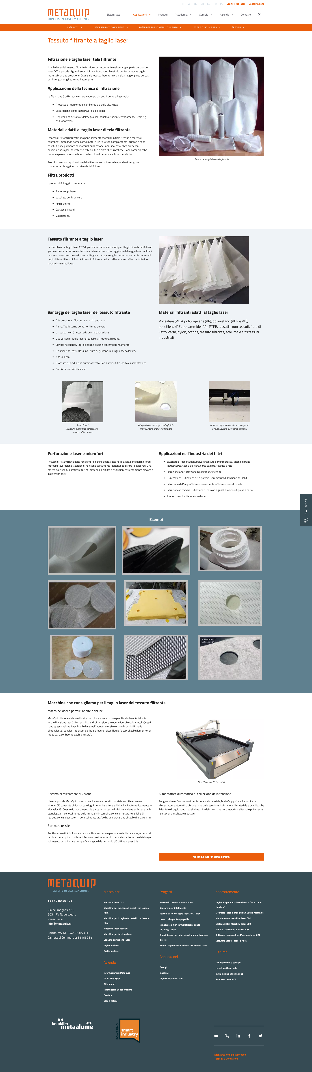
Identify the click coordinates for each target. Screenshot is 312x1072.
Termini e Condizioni (226, 1058)
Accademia (181, 14)
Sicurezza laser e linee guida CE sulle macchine (240, 912)
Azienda (224, 14)
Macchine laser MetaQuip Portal (211, 857)
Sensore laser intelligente (173, 908)
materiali (164, 973)
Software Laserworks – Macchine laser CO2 (238, 935)
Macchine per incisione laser (118, 934)
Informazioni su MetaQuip (117, 973)
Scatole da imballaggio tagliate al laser (180, 913)
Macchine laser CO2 (114, 902)
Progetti (163, 14)
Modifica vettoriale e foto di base (233, 929)
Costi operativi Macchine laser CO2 (233, 924)
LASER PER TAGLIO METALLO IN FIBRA (158, 27)
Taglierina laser (112, 945)
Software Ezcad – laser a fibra (231, 940)
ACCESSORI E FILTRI (154, 40)
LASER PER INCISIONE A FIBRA (109, 27)
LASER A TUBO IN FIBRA (205, 27)
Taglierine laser (112, 951)
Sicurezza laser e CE (226, 979)
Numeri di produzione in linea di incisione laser (183, 945)
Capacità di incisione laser (117, 940)
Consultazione (256, 4)
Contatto (246, 14)
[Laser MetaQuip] (69, 14)
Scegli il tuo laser (236, 4)
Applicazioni (140, 14)
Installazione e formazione (229, 973)
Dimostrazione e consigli (228, 962)
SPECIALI (236, 27)
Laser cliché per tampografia (174, 919)
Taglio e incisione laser (171, 978)
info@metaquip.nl (60, 923)
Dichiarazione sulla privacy (230, 1054)
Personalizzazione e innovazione (176, 902)
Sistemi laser (114, 14)
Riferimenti (109, 984)
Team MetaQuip (112, 978)
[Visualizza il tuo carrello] (259, 14)
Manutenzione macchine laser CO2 (233, 918)
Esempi (163, 967)
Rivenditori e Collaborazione (118, 989)
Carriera (108, 995)
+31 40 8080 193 (306, 508)
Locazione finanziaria (226, 968)
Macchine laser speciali (115, 928)
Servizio (203, 14)
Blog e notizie (111, 1001)
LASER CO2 (73, 27)
